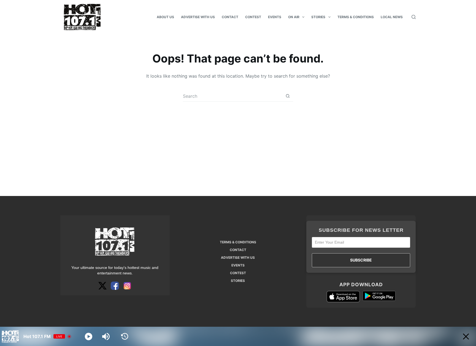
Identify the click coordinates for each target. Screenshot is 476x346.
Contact (230, 17)
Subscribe (361, 260)
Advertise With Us (198, 17)
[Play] (88, 336)
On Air (293, 17)
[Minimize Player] (465, 336)
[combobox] (232, 96)
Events (274, 17)
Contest (253, 17)
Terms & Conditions (355, 17)
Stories (318, 17)
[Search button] (287, 96)
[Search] (414, 17)
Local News (392, 17)
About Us (165, 17)
